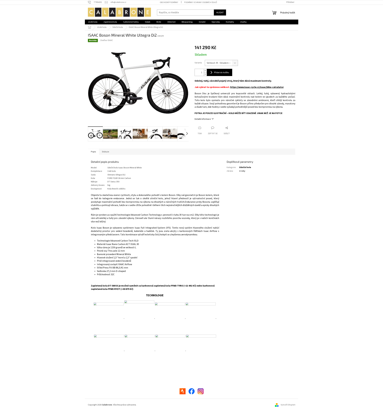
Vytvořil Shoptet (288, 404)
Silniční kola (245, 167)
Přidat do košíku (221, 72)
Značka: (106, 40)
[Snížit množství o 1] (205, 74)
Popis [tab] (93, 151)
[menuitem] (92, 22)
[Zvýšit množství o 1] (205, 70)
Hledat (220, 12)
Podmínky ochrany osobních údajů (200, 2)
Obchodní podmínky (169, 2)
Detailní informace (203, 119)
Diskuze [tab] (105, 151)
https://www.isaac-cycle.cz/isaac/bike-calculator (257, 87)
